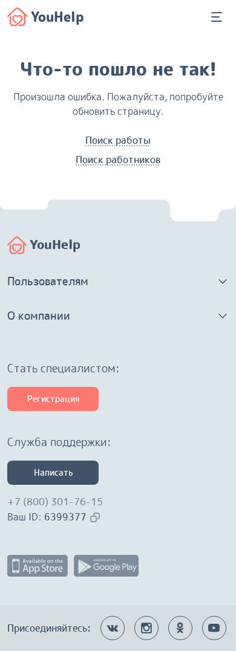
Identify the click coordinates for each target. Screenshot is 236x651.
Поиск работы (118, 140)
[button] (118, 282)
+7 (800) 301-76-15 (55, 501)
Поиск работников (118, 159)
